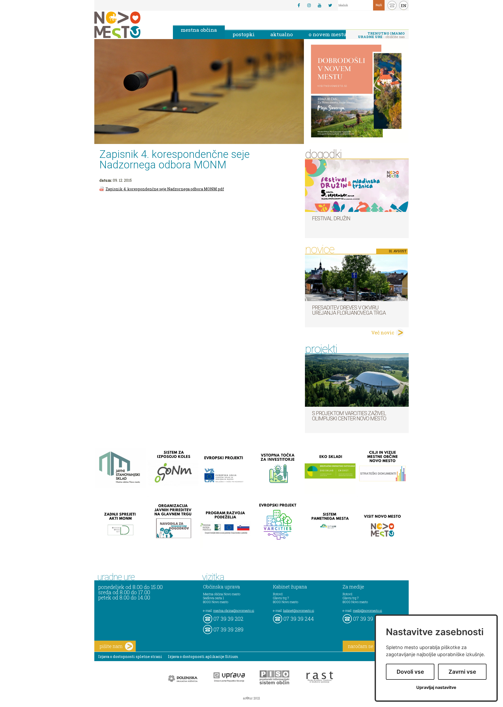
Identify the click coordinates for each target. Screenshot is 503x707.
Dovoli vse (410, 671)
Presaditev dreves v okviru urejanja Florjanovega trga (349, 310)
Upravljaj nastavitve (436, 687)
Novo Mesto (129, 25)
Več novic (382, 332)
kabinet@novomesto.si (298, 610)
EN (404, 5)
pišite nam (111, 646)
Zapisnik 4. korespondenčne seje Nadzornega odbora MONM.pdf (165, 188)
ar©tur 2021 (251, 698)
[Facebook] (298, 5)
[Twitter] (330, 5)
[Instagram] (309, 5)
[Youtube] (319, 5)
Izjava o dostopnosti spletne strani (130, 656)
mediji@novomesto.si (367, 610)
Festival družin (331, 218)
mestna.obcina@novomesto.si (233, 610)
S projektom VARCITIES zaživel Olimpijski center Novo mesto (349, 416)
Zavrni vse (462, 671)
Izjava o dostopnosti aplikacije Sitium (203, 656)
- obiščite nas (381, 35)
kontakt (392, 5)
